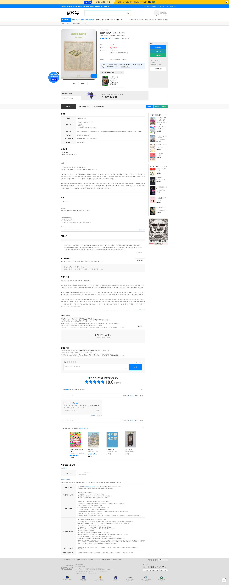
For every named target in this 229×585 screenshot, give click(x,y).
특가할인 (154, 19)
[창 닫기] (121, 72)
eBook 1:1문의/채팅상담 (160, 567)
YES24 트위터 (153, 560)
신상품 (78, 19)
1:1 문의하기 (147, 570)
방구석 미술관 (159, 154)
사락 (103, 19)
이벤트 (82, 19)
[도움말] (106, 50)
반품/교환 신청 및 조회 (89, 486)
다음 (70, 396)
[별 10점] (75, 362)
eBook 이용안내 (160, 61)
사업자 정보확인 (109, 569)
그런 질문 (90, 449)
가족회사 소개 (162, 560)
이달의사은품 (148, 19)
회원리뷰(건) (117, 38)
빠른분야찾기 (65, 19)
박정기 (101, 35)
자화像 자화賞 (110, 449)
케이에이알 (112, 35)
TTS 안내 (83, 126)
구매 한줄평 (125, 395)
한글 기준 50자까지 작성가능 (72, 366)
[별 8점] (73, 362)
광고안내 (104, 559)
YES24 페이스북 (151, 560)
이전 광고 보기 (166, 15)
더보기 (164, 115)
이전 (66, 396)
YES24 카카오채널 (149, 560)
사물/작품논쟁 (128, 449)
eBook (67, 23)
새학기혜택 (133, 19)
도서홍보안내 (97, 559)
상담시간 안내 (164, 570)
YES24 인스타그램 (156, 560)
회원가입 (149, 6)
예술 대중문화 (76, 23)
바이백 (86, 19)
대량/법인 (165, 19)
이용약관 (73, 559)
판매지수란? (128, 38)
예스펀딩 (107, 19)
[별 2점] (67, 362)
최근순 (131, 395)
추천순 (136, 395)
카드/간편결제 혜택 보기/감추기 (127, 59)
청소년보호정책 (89, 559)
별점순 (141, 395)
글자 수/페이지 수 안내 (96, 138)
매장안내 (91, 19)
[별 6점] (71, 362)
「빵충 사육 (112, 81)
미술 (85, 23)
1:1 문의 (97, 486)
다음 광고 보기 (167, 15)
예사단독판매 (140, 19)
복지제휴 (115, 559)
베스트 (73, 19)
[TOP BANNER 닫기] (227, 2)
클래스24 (112, 19)
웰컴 (63, 23)
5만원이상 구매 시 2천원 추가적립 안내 (127, 53)
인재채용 (68, 559)
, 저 (104, 35)
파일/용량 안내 (90, 135)
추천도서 (160, 19)
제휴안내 (109, 559)
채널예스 (98, 19)
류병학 (105, 35)
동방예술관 (159, 177)
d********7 (92, 415)
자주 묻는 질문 (155, 570)
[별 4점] (69, 362)
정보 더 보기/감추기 (112, 38)
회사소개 (63, 559)
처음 (63, 396)
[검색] (128, 13)
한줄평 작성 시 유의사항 (141, 362)
